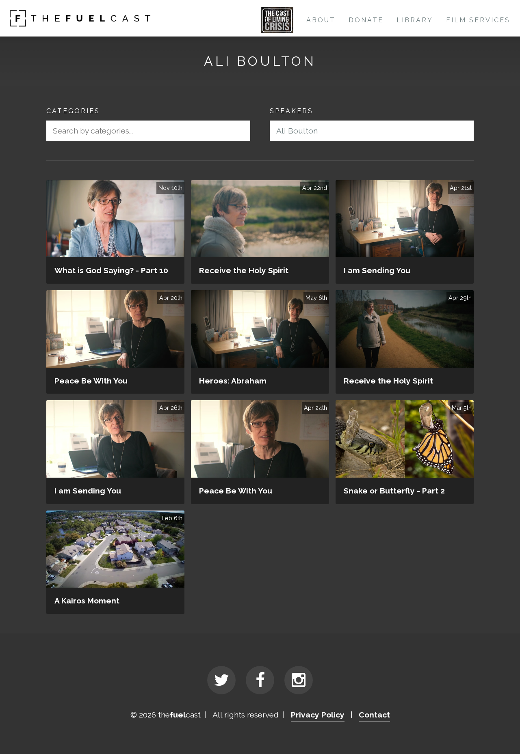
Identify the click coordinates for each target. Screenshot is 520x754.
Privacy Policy (317, 714)
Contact (374, 714)
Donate (366, 20)
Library (414, 20)
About (321, 20)
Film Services (478, 20)
